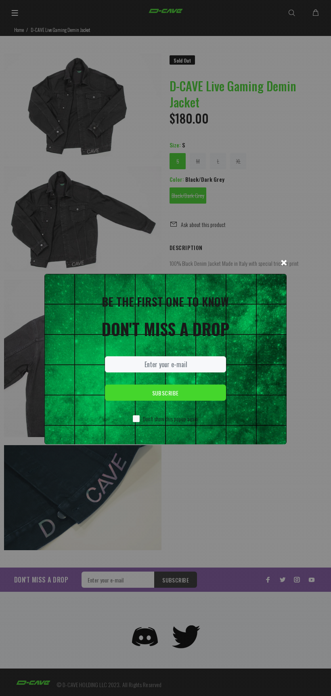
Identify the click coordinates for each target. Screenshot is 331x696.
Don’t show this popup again (170, 418)
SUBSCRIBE (165, 393)
